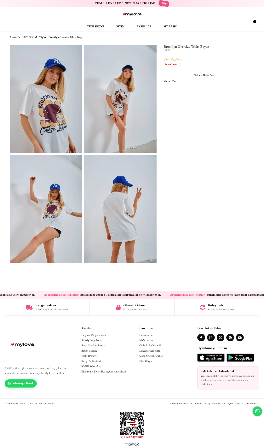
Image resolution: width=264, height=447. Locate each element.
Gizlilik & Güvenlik (150, 345)
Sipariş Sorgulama (91, 340)
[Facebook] (201, 337)
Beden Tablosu (89, 350)
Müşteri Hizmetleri (149, 350)
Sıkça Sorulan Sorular (93, 345)
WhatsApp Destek (23, 383)
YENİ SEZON (95, 26)
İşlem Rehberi (89, 356)
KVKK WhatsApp (91, 366)
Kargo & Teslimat (91, 361)
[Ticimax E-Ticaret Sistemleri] (132, 445)
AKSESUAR (144, 26)
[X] (220, 337)
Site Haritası (253, 403)
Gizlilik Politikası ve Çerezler (186, 403)
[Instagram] (211, 337)
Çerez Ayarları (235, 403)
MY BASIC (170, 26)
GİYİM (120, 26)
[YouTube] (240, 337)
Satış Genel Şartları (215, 403)
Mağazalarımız (147, 340)
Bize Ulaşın (145, 361)
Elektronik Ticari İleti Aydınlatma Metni (103, 371)
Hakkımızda (145, 335)
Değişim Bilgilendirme (93, 335)
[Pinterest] (230, 337)
